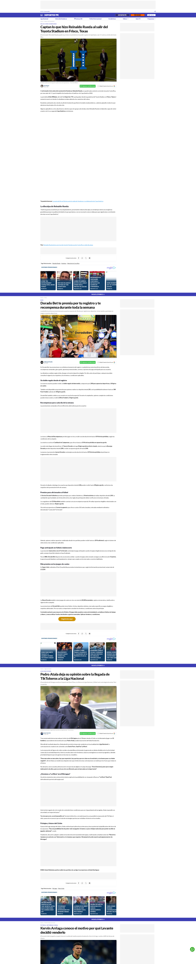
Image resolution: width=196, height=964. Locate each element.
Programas (151, 19)
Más (45, 297)
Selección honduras (49, 21)
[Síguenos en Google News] (89, 258)
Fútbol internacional (49, 922)
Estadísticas (112, 19)
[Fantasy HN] (138, 15)
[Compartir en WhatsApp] (82, 258)
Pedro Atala (61, 888)
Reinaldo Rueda (56, 263)
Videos (125, 19)
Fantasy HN (46, 11)
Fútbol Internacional (95, 19)
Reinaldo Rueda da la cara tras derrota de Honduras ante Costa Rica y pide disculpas (68, 245)
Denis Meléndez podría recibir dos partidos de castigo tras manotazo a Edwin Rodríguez (72, 870)
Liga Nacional (44, 19)
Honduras (63, 263)
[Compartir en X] (85, 258)
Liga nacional (47, 668)
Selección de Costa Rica (73, 263)
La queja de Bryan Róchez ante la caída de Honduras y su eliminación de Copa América (78, 201)
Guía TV (138, 19)
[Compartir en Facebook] (78, 258)
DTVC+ (42, 11)
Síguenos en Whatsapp (88, 86)
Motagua (54, 888)
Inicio (41, 21)
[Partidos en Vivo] (122, 15)
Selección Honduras (61, 19)
